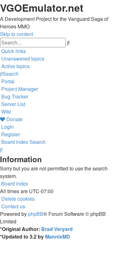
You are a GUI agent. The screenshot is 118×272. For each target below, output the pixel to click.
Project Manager (19, 88)
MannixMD (57, 236)
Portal (7, 81)
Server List (13, 104)
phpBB (35, 213)
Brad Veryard (57, 229)
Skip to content (16, 34)
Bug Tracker (14, 96)
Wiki (6, 111)
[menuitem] (22, 58)
